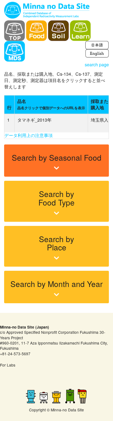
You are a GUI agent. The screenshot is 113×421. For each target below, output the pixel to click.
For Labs (7, 365)
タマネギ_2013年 (34, 120)
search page (97, 64)
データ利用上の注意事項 (28, 135)
